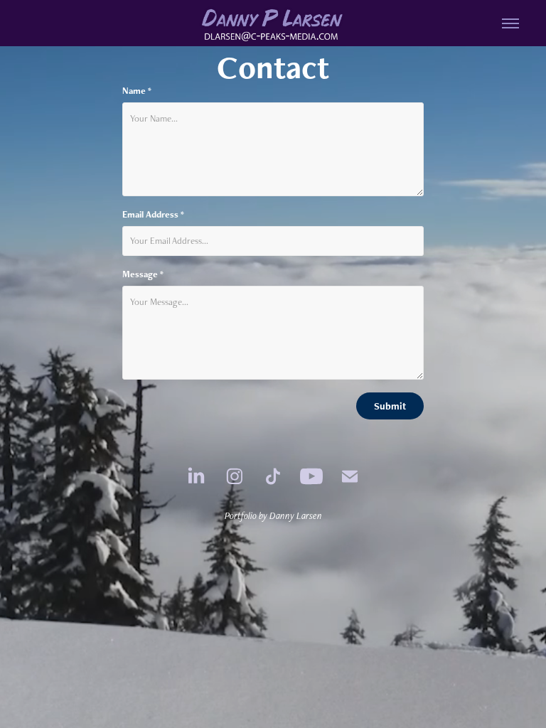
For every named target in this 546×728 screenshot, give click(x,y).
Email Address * (153, 214)
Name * (136, 91)
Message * (143, 274)
